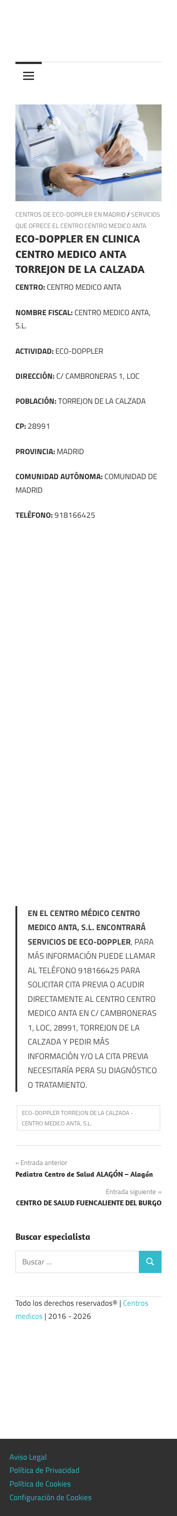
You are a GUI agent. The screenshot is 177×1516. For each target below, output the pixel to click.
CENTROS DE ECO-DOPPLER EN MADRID (70, 214)
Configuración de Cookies (51, 1497)
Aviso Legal (28, 1457)
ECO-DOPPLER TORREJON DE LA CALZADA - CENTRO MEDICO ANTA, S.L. (77, 1118)
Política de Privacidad (44, 1470)
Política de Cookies (40, 1484)
